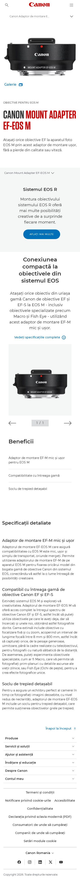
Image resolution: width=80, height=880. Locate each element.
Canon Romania (38, 853)
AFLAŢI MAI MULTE (42, 234)
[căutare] (6, 5)
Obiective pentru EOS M (20, 102)
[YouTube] (61, 862)
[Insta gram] (29, 862)
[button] (12, 423)
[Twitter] (50, 862)
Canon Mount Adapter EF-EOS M (27, 173)
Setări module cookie (40, 841)
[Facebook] (19, 862)
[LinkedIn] (40, 862)
